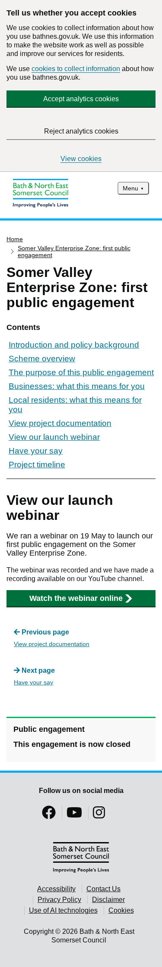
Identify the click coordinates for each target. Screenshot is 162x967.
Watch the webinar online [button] (76, 598)
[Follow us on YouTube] (74, 815)
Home (14, 239)
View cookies (81, 158)
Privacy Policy (59, 899)
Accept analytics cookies (81, 99)
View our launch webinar (54, 437)
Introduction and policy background (74, 344)
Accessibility (56, 888)
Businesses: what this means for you (77, 386)
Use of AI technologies (63, 910)
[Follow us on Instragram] (99, 815)
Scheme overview (42, 358)
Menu (130, 188)
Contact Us (103, 888)
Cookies (121, 910)
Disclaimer (108, 899)
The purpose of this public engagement (81, 372)
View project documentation (60, 423)
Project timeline (37, 464)
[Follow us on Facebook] (49, 815)
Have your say (36, 450)
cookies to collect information (76, 68)
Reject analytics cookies (81, 131)
